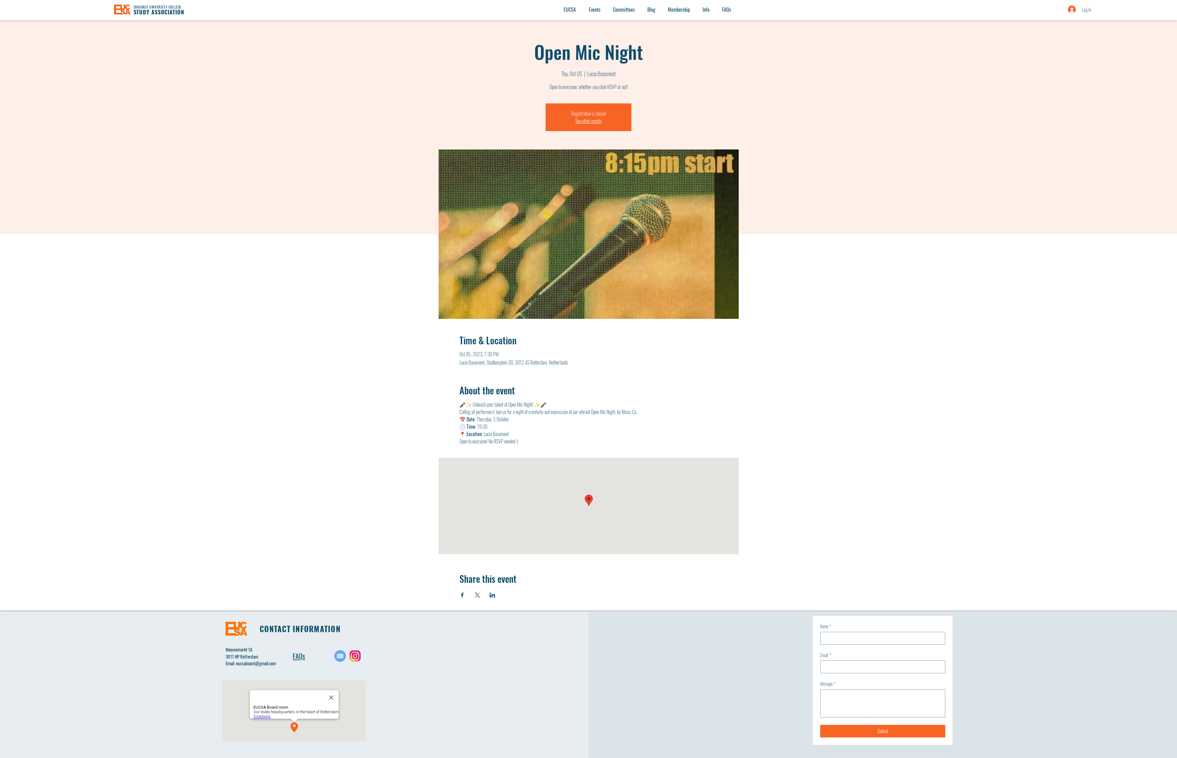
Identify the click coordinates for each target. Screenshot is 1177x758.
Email (825, 655)
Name (825, 626)
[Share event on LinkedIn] (492, 595)
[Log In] (1066, 9)
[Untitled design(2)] (355, 656)
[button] (706, 9)
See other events (588, 121)
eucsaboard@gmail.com (256, 663)
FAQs (299, 656)
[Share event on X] (477, 595)
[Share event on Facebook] (462, 595)
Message (827, 684)
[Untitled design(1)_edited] (340, 656)
